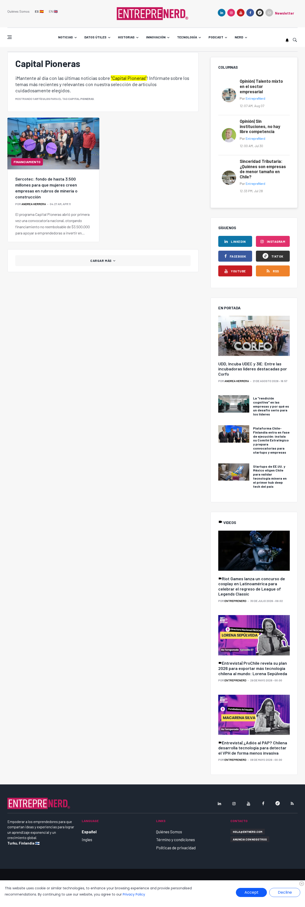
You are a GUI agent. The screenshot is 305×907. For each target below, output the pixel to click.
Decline (285, 892)
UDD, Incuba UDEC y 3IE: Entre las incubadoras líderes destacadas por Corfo (252, 369)
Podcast (215, 37)
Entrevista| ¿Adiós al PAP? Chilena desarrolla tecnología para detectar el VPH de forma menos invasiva (252, 748)
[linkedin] (221, 12)
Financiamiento (27, 162)
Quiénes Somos (18, 11)
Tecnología (187, 37)
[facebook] (250, 12)
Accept (251, 892)
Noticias (65, 37)
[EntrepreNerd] (152, 13)
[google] (260, 12)
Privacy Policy (134, 894)
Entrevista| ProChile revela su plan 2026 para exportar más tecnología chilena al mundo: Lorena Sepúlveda (252, 668)
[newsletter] (269, 12)
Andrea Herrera (33, 204)
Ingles (87, 839)
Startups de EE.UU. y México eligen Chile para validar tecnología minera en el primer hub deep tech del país (270, 476)
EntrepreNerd (255, 98)
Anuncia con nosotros (250, 839)
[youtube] (240, 12)
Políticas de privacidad (176, 847)
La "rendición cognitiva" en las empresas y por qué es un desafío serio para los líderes (271, 406)
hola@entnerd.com (247, 831)
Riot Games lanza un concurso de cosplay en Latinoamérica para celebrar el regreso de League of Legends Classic (251, 586)
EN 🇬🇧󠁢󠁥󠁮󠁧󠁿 (53, 11)
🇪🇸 (39, 11)
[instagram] (231, 12)
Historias (126, 37)
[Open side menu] (9, 37)
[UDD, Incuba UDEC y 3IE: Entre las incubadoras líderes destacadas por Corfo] (254, 336)
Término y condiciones (175, 839)
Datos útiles (95, 37)
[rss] (292, 803)
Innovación (156, 37)
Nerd (239, 37)
